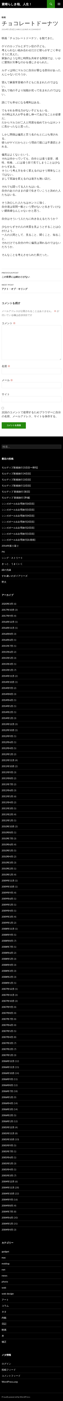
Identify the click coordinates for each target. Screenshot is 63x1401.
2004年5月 (7, 1223)
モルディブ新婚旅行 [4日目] (16, 473)
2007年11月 (8, 994)
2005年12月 (8, 1127)
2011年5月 (7, 796)
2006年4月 (7, 1103)
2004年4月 (7, 1229)
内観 (4, 1317)
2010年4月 (7, 856)
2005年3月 (7, 1175)
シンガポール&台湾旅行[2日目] (18, 527)
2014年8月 (7, 694)
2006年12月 (8, 1061)
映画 (4, 17)
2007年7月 (7, 1019)
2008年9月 (7, 934)
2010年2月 (7, 868)
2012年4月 (7, 748)
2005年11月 (8, 1133)
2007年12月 (8, 988)
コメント (9, 323)
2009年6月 (7, 898)
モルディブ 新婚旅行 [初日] (16, 491)
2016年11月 (8, 627)
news (4, 1275)
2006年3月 (7, 1109)
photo (5, 1281)
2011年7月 (7, 784)
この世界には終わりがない (16, 274)
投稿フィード (9, 1369)
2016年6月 (7, 639)
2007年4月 (7, 1037)
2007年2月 (7, 1049)
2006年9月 (7, 1079)
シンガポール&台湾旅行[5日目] (18, 509)
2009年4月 (7, 910)
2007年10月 (8, 1000)
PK (3, 551)
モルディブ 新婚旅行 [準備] (16, 497)
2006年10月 (8, 1073)
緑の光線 (6, 569)
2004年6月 (7, 1217)
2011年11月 (8, 760)
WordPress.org (10, 1381)
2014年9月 (7, 688)
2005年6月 (7, 1157)
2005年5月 (7, 1163)
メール (7, 380)
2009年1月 (7, 922)
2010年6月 (7, 844)
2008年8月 (7, 940)
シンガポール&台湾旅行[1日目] (18, 533)
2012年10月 (8, 730)
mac (4, 1257)
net (3, 1269)
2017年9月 (7, 615)
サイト (6, 394)
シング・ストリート (12, 557)
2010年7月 (7, 838)
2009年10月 (8, 886)
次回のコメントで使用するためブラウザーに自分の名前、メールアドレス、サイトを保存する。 (31, 414)
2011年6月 (7, 790)
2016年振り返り (10, 545)
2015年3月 (7, 663)
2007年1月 (7, 1055)
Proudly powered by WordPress (16, 1397)
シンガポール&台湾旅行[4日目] (18, 515)
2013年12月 (8, 724)
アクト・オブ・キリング (15, 287)
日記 (4, 1323)
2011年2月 (7, 814)
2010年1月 (7, 874)
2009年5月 (7, 904)
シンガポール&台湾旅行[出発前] (18, 539)
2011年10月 (8, 766)
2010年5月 (7, 850)
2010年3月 (7, 862)
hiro (18, 29)
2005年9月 (7, 1145)
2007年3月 (7, 1043)
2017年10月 (8, 609)
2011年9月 (7, 772)
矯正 (4, 1341)
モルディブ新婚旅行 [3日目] (16, 479)
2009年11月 (8, 880)
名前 (6, 366)
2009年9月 (7, 892)
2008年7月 (7, 946)
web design (8, 1293)
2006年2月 (7, 1115)
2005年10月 (8, 1139)
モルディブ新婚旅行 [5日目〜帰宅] (20, 467)
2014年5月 (7, 706)
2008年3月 (7, 970)
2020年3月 (7, 603)
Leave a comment (31, 29)
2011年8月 (7, 778)
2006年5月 (7, 1097)
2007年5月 (7, 1031)
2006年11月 (8, 1067)
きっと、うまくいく (12, 563)
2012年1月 (7, 754)
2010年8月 (7, 832)
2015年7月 (7, 645)
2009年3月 (7, 916)
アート (5, 1299)
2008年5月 (7, 958)
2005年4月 (7, 1169)
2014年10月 (8, 682)
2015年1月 (7, 669)
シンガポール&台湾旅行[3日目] (18, 521)
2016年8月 (7, 633)
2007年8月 (7, 1013)
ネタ (4, 1311)
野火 (4, 581)
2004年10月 (8, 1193)
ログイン (6, 1363)
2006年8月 (7, 1085)
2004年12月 (8, 1181)
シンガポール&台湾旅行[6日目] (18, 503)
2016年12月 (8, 621)
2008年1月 (7, 982)
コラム (5, 1305)
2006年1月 (7, 1121)
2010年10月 (8, 826)
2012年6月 (7, 742)
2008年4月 (7, 964)
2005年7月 (7, 1151)
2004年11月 (8, 1187)
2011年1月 (7, 820)
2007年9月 (7, 1006)
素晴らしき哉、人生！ (17, 4)
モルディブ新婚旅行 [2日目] (16, 485)
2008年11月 (8, 928)
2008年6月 (7, 952)
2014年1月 (7, 718)
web (4, 1287)
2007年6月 (7, 1025)
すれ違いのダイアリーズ (15, 575)
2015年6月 (7, 651)
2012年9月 (7, 736)
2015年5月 (7, 657)
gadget (5, 1251)
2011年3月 (7, 808)
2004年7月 (7, 1211)
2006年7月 (7, 1091)
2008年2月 (7, 976)
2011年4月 (7, 802)
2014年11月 (8, 676)
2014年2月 (7, 712)
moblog (5, 1263)
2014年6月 (7, 700)
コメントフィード (11, 1375)
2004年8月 (7, 1205)
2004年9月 (7, 1199)
